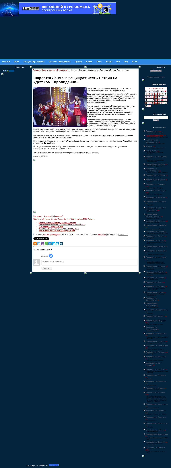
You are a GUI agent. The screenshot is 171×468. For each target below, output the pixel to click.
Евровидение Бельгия (155, 197)
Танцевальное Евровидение (151, 141)
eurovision (102, 235)
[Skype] (53, 243)
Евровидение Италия (154, 272)
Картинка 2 (48, 216)
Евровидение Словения (155, 382)
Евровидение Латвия (154, 286)
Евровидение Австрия (155, 164)
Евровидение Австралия (156, 156)
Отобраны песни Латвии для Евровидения (57, 223)
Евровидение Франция (155, 411)
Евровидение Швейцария (156, 434)
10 (153, 97)
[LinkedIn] (57, 243)
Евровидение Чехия (154, 430)
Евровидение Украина (155, 392)
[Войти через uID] (51, 256)
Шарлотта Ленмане (41, 219)
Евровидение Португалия (156, 346)
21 (165, 100)
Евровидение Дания (154, 241)
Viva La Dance (57, 219)
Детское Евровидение (59, 70)
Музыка (148, 146)
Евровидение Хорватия (155, 417)
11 (156, 97)
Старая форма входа (155, 77)
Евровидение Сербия (154, 369)
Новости (45, 70)
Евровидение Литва (154, 292)
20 (162, 100)
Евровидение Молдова (155, 321)
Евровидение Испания (155, 266)
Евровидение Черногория (156, 423)
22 (146, 103)
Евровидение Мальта (154, 316)
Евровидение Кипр (153, 282)
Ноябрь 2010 (156, 88)
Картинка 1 (37, 216)
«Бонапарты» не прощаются (51, 227)
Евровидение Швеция (155, 442)
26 (159, 103)
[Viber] (42, 243)
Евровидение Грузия (154, 236)
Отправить (46, 269)
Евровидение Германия (155, 225)
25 (156, 103)
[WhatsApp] (46, 243)
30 (149, 106)
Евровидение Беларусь (155, 190)
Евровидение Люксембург (151, 304)
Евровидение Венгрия (155, 221)
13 (162, 97)
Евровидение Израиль (155, 246)
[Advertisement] (85, 38)
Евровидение (151, 131)
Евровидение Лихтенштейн (151, 299)
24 (153, 103)
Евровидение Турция (154, 388)
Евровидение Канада (154, 278)
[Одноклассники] (35, 243)
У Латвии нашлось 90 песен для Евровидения (59, 229)
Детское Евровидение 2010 (75, 219)
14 (165, 97)
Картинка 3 (58, 216)
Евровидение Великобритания (152, 215)
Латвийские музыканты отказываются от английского (62, 225)
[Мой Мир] (50, 243)
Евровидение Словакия (155, 375)
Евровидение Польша (155, 341)
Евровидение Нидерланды (151, 328)
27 (162, 103)
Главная (36, 70)
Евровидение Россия (154, 352)
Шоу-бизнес (150, 151)
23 (149, 103)
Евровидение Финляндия (156, 404)
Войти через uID (156, 70)
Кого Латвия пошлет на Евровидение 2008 (57, 231)
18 (156, 100)
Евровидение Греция (154, 232)
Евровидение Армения (155, 184)
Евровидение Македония (156, 310)
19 (159, 100)
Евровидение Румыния (155, 356)
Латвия (91, 219)
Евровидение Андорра (155, 180)
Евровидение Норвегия (155, 333)
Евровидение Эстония (155, 448)
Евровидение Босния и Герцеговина (155, 209)
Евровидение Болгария (155, 201)
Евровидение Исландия (155, 257)
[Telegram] (38, 243)
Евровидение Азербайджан (151, 170)
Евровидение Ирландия (155, 251)
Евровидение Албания (155, 175)
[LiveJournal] (61, 243)
